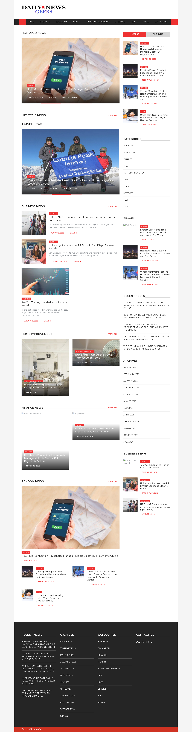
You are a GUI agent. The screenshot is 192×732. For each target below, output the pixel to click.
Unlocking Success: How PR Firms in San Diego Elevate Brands (154, 486)
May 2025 (127, 408)
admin (56, 97)
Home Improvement (98, 22)
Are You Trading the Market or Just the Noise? (154, 466)
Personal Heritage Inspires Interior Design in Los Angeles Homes (44, 386)
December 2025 (131, 388)
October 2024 (130, 435)
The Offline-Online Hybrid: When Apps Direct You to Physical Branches (37, 693)
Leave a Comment (73, 97)
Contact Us (161, 22)
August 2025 (129, 401)
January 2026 (130, 381)
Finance (28, 452)
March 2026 (129, 367)
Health (77, 22)
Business (45, 22)
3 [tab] (72, 194)
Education (61, 22)
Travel (145, 22)
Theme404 (36, 729)
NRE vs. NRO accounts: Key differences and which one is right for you (155, 507)
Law (125, 179)
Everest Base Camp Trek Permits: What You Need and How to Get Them (153, 232)
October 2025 (130, 394)
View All (113, 115)
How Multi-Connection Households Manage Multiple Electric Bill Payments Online (44, 458)
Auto (31, 22)
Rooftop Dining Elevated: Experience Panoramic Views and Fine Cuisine (51, 574)
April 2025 (128, 415)
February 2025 (131, 421)
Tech (133, 22)
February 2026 (131, 374)
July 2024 (128, 442)
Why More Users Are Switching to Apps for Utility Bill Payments (95, 430)
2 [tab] (57, 194)
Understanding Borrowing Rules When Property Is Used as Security (49, 598)
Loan (39, 592)
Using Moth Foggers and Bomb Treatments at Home (93, 356)
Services (128, 193)
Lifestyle (120, 22)
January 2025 (130, 428)
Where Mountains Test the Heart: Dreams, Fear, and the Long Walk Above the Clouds (102, 575)
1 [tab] (46, 194)
